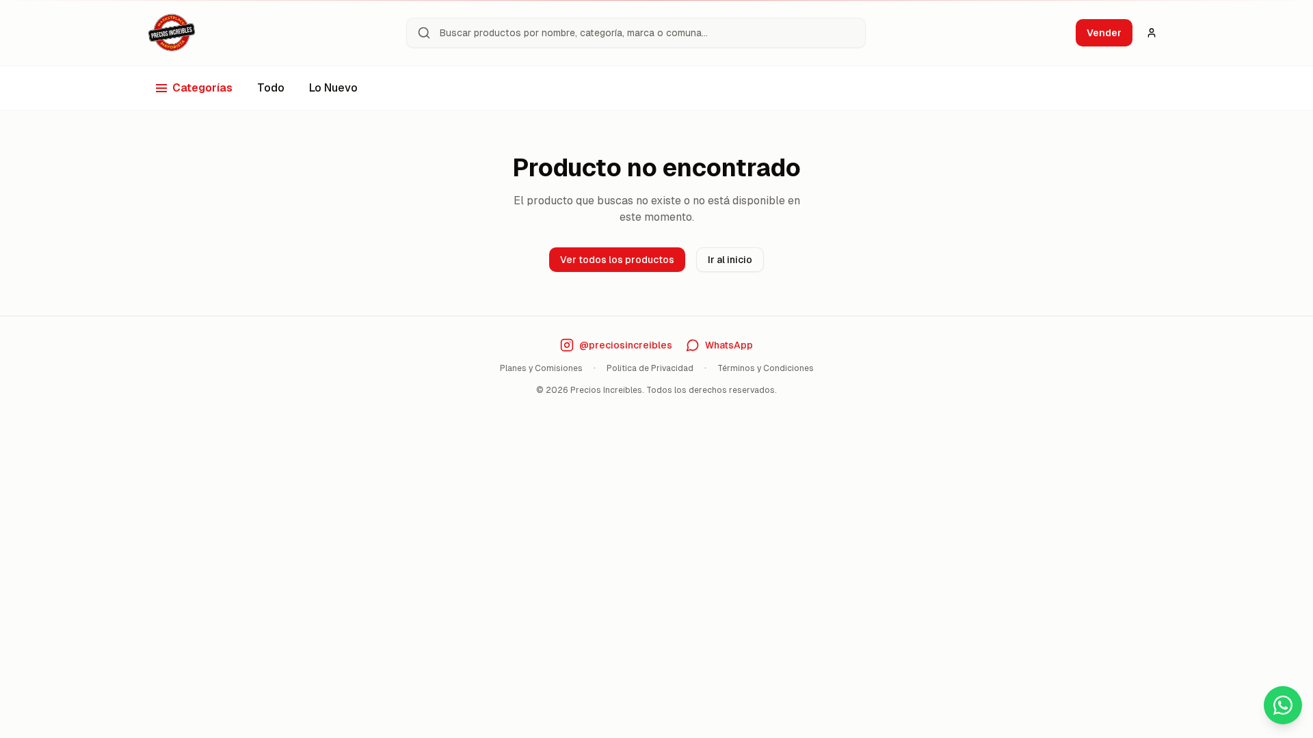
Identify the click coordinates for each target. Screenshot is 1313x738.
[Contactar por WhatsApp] (1283, 705)
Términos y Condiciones (765, 368)
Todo (270, 87)
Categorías (202, 87)
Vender (1104, 32)
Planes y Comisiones (541, 368)
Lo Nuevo (333, 87)
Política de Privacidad (650, 368)
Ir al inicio (730, 259)
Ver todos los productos (617, 259)
